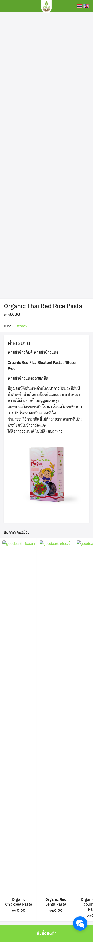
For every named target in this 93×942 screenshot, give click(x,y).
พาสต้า (22, 326)
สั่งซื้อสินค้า (47, 933)
